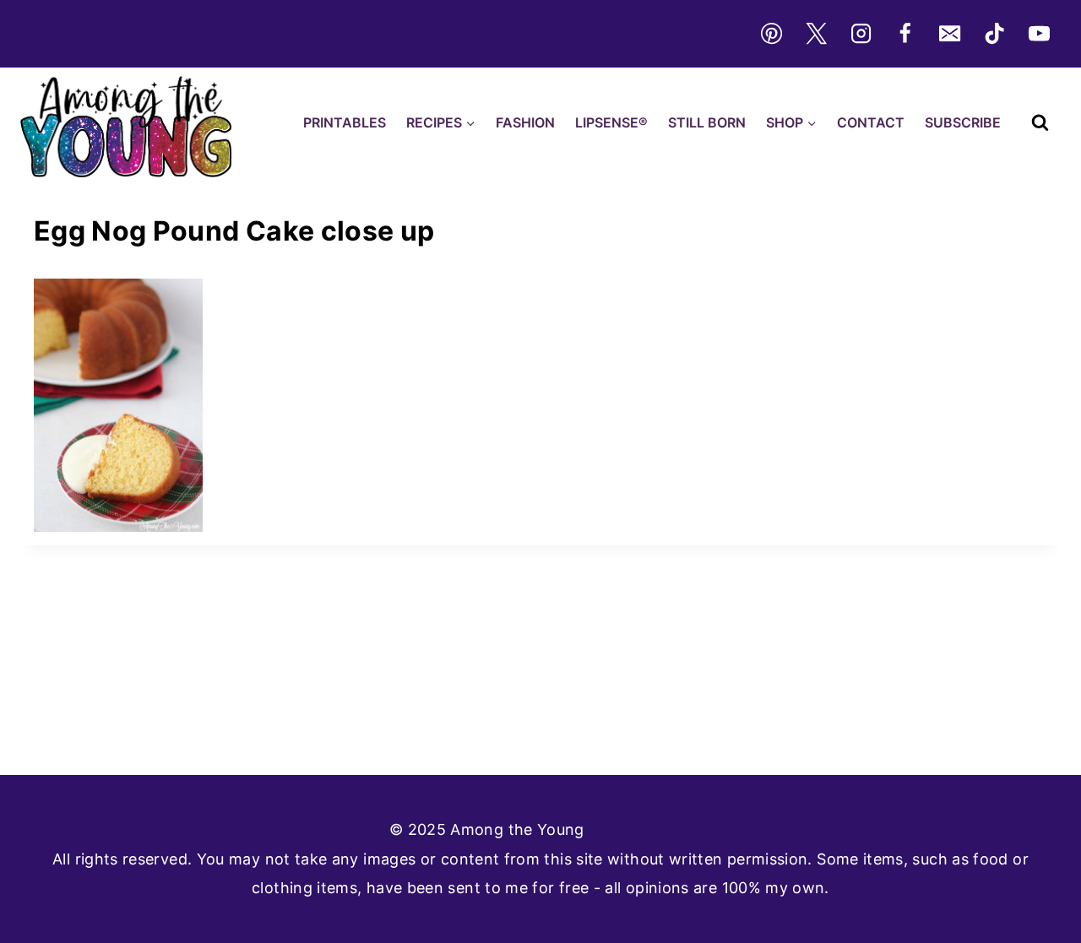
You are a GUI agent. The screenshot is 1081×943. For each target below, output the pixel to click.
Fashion (525, 122)
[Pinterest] (771, 34)
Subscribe (963, 122)
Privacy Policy (640, 829)
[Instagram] (860, 34)
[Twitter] (816, 34)
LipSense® (611, 122)
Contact (870, 122)
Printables (344, 122)
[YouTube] (1040, 34)
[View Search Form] (1040, 123)
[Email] (950, 34)
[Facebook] (905, 34)
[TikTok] (995, 34)
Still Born (707, 122)
